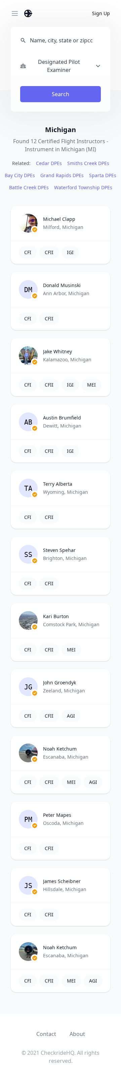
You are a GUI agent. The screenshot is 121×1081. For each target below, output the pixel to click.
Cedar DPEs (49, 163)
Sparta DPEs (102, 175)
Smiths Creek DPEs (88, 163)
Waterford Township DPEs (83, 187)
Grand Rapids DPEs (62, 175)
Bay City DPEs (20, 175)
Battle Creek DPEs (29, 187)
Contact (46, 1034)
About (77, 1034)
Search (60, 94)
